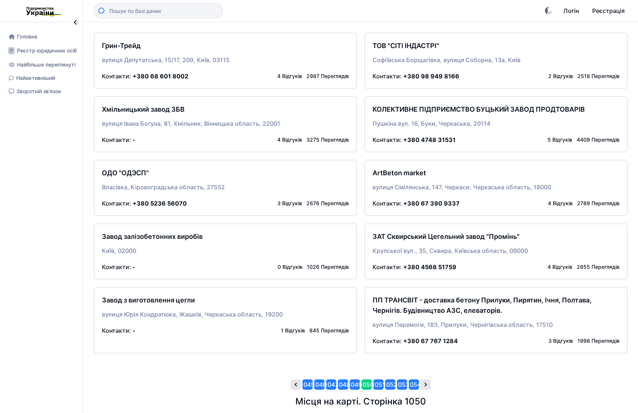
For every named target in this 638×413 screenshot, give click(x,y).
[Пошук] (101, 10)
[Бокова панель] (76, 22)
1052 (390, 384)
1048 (343, 384)
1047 (331, 384)
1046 (319, 384)
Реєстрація (608, 10)
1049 (355, 384)
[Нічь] (548, 10)
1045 (307, 384)
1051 (378, 384)
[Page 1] (296, 384)
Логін (571, 10)
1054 (414, 384)
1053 (402, 384)
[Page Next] (426, 384)
